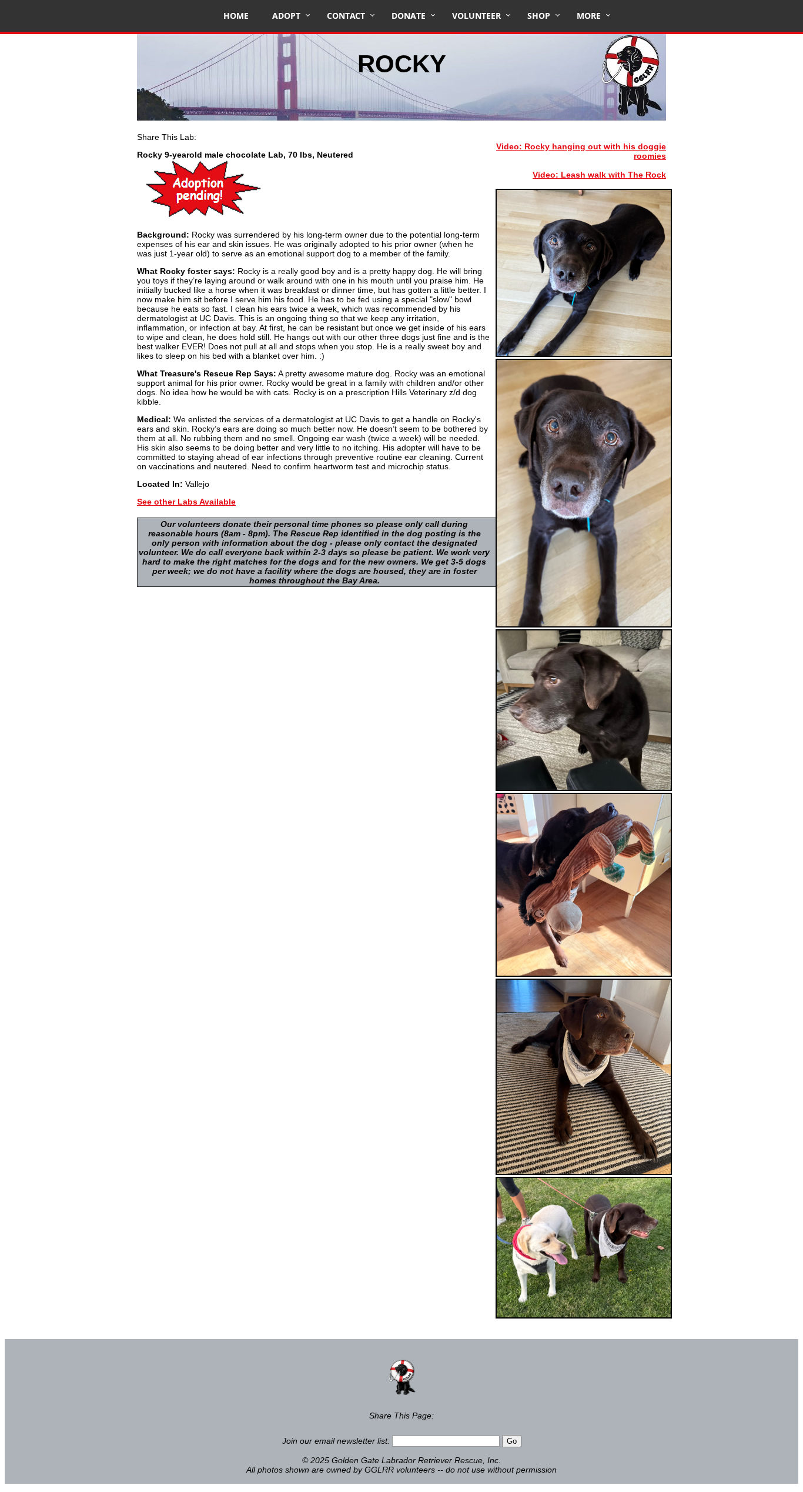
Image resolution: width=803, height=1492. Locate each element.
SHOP (538, 15)
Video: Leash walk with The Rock (599, 174)
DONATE (409, 15)
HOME (236, 15)
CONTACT (346, 15)
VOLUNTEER (476, 15)
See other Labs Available (186, 501)
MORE (589, 15)
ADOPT (286, 15)
